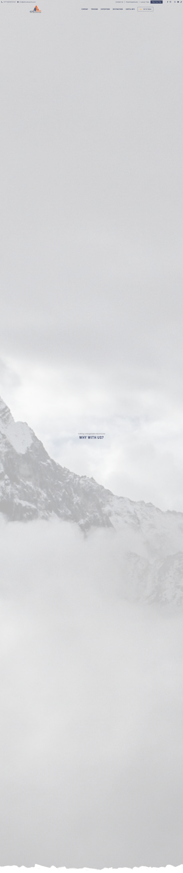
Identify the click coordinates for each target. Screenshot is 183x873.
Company (84, 9)
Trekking (94, 9)
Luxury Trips (144, 2)
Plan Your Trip (156, 2)
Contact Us (119, 2)
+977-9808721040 (9, 2)
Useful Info (130, 9)
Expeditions (105, 9)
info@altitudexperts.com (27, 2)
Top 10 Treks (147, 9)
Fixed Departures (132, 2)
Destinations (118, 9)
